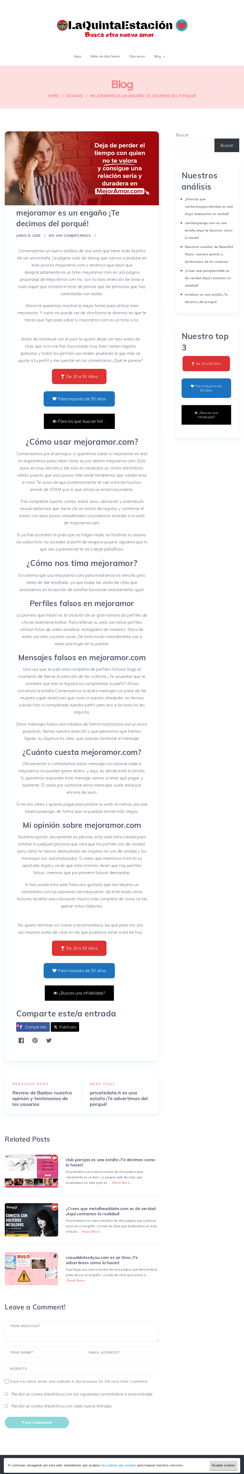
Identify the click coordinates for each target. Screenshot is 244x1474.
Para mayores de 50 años (82, 398)
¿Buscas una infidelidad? (82, 992)
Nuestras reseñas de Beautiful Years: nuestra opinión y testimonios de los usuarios (209, 254)
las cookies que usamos (118, 1465)
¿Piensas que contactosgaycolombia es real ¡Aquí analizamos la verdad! (209, 206)
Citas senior (137, 56)
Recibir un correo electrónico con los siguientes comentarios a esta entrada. (82, 1394)
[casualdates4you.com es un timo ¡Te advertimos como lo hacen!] (31, 1268)
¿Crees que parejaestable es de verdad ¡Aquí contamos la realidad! (208, 278)
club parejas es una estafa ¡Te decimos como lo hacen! (110, 1162)
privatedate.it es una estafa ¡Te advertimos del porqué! (119, 1098)
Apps (77, 56)
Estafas (74, 95)
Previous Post (30, 1084)
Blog (157, 56)
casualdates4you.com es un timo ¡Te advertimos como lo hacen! (101, 1260)
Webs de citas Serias (105, 56)
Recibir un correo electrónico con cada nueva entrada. (61, 1405)
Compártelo (36, 1027)
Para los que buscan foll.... (82, 421)
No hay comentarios (70, 235)
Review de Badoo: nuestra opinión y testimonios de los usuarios (42, 1098)
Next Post (103, 1084)
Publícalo (67, 1027)
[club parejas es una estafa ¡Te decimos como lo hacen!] (31, 1171)
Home (53, 95)
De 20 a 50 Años (82, 376)
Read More (121, 1183)
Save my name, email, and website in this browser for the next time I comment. (79, 1381)
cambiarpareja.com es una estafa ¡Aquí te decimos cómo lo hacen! (209, 230)
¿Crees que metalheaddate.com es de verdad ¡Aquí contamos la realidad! (110, 1211)
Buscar (182, 134)
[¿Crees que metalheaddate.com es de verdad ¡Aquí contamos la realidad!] (31, 1220)
